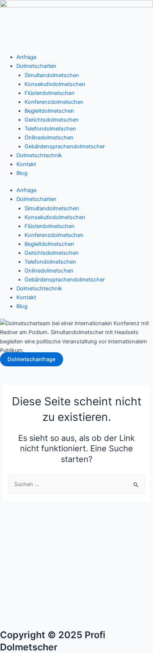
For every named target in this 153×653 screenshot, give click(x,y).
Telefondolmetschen (50, 128)
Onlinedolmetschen (49, 137)
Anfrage (26, 57)
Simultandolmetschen (52, 75)
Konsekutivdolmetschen (55, 84)
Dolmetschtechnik (39, 155)
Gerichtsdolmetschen (52, 119)
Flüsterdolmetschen (50, 93)
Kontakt (26, 164)
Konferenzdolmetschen (54, 102)
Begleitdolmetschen (49, 111)
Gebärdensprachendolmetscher (65, 146)
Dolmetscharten (36, 66)
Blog (21, 173)
